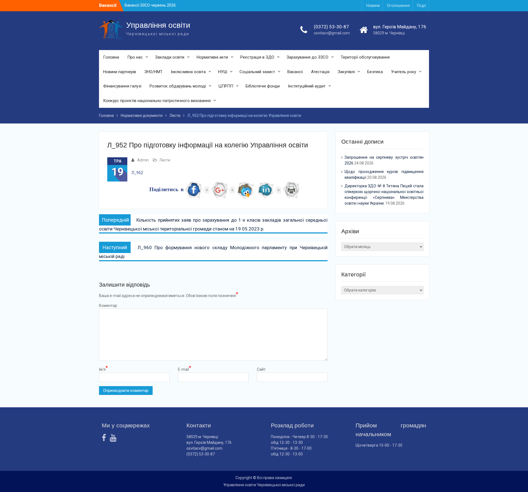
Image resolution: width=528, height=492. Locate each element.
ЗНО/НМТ (153, 71)
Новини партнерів (119, 71)
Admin (143, 160)
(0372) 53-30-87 (331, 26)
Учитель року (403, 71)
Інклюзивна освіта (188, 71)
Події (421, 5)
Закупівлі (346, 71)
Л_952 (137, 173)
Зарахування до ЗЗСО (307, 57)
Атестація (320, 71)
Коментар (108, 305)
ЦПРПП (225, 86)
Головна (111, 57)
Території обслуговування (365, 57)
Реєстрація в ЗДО (257, 57)
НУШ (222, 71)
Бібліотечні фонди (263, 86)
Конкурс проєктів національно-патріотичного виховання (157, 100)
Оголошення (398, 5)
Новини (373, 5)
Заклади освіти (169, 57)
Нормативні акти (212, 57)
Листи (164, 160)
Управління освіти (158, 25)
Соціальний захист (257, 71)
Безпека (375, 71)
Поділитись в (166, 190)
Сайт (261, 369)
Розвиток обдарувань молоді (178, 86)
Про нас (135, 57)
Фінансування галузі (122, 86)
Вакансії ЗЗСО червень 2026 (150, 5)
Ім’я (103, 369)
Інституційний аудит (307, 86)
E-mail (184, 369)
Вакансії (295, 71)
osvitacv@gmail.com (332, 33)
